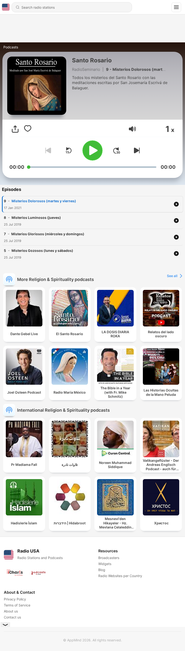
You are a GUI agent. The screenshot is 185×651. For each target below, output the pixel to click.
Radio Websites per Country (120, 576)
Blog (101, 570)
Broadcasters (108, 558)
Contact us (12, 617)
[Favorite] (27, 129)
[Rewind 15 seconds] (68, 150)
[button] (132, 128)
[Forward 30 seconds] (116, 150)
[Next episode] (136, 150)
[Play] (92, 150)
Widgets (104, 564)
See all (172, 276)
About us (11, 611)
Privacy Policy (15, 599)
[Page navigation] (176, 7)
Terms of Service (17, 605)
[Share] (15, 129)
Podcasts (10, 47)
